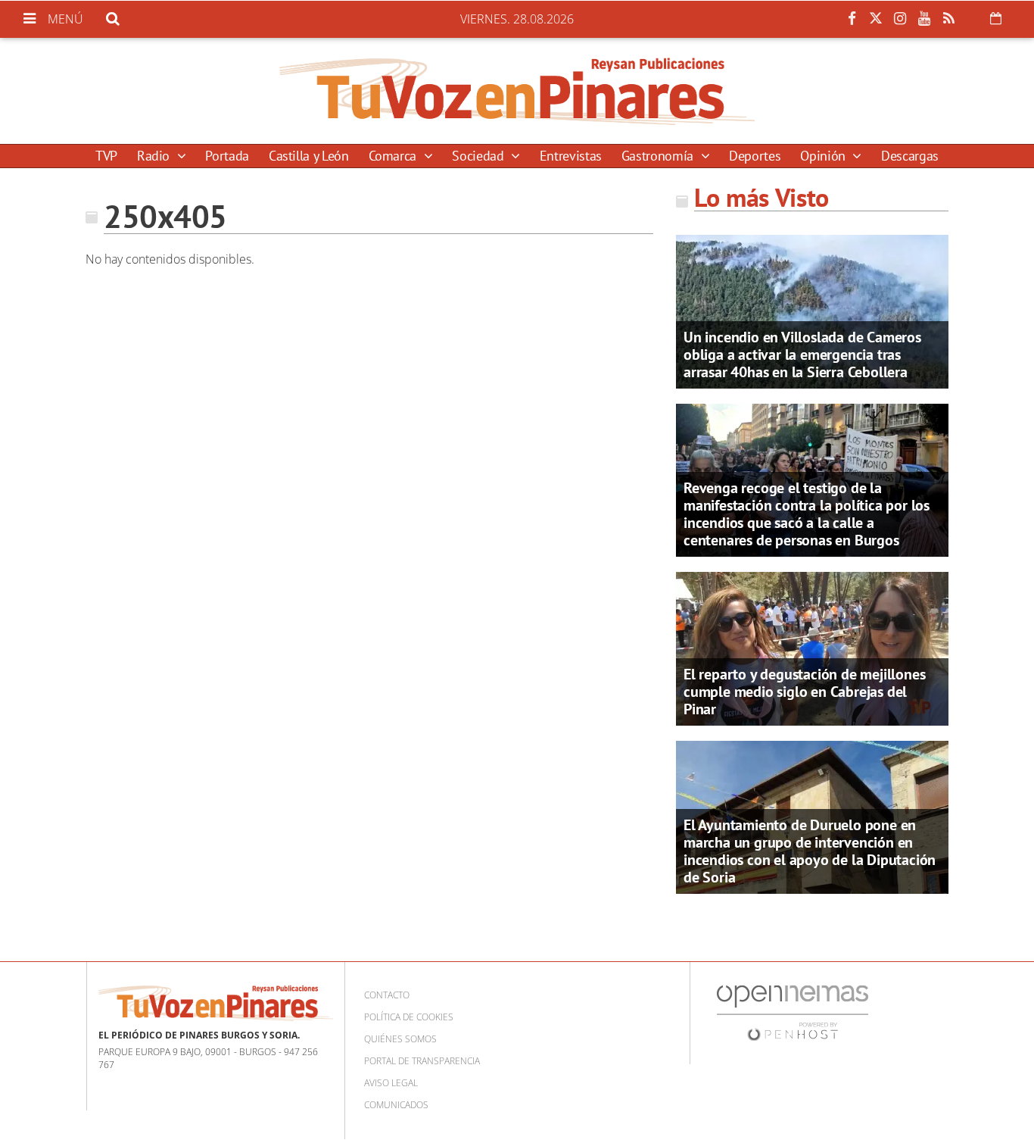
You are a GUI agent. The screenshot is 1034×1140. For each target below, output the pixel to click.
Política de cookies (408, 1016)
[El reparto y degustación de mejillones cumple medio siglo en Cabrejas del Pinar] (812, 647)
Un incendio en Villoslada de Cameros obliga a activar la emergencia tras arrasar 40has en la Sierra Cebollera (802, 354)
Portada (226, 155)
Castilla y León (309, 155)
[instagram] (900, 19)
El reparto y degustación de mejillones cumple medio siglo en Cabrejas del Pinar (804, 691)
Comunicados (396, 1104)
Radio (155, 155)
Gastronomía (659, 155)
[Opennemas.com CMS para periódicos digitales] (792, 1012)
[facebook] (851, 19)
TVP (106, 155)
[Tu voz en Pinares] (517, 91)
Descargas (910, 155)
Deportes (754, 155)
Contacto (387, 995)
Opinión (824, 155)
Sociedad (479, 155)
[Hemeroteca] (995, 18)
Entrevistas (571, 155)
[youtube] (924, 19)
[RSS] (948, 19)
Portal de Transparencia (422, 1060)
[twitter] (876, 19)
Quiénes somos (400, 1038)
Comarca (394, 155)
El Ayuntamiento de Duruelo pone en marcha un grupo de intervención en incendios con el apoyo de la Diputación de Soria (810, 851)
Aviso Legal (391, 1082)
